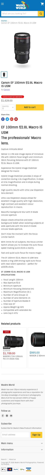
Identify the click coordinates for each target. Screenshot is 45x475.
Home (4, 21)
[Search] (41, 13)
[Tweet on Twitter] (7, 119)
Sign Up (36, 434)
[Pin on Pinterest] (16, 119)
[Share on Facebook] (3, 119)
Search (4, 459)
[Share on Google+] (11, 119)
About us (12, 459)
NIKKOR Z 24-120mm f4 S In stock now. (13, 357)
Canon (7, 89)
